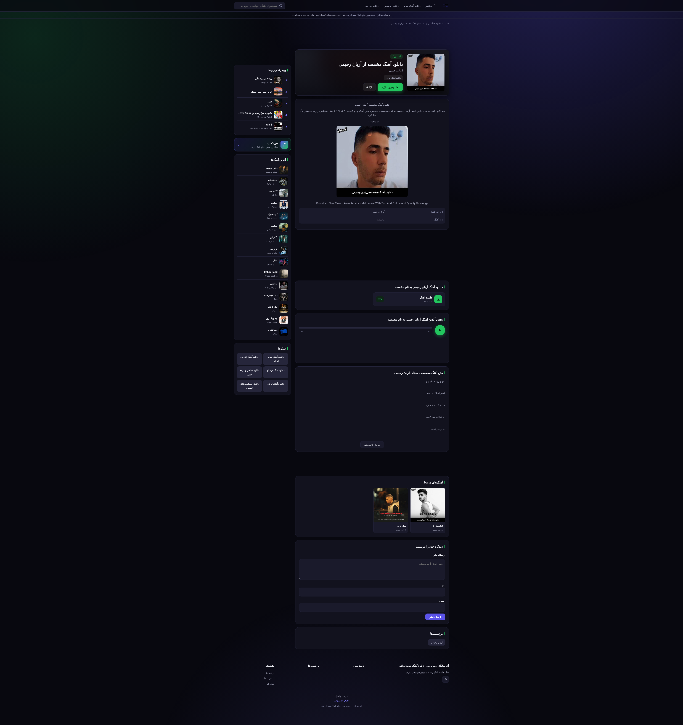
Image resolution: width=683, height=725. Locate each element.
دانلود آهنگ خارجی (249, 356)
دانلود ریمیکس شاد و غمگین (249, 385)
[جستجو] (281, 5)
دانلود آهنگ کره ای (276, 370)
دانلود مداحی (371, 5)
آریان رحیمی (437, 642)
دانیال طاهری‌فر (341, 700)
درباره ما (270, 673)
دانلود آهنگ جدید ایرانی (276, 358)
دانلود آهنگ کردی (433, 23)
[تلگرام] (445, 679)
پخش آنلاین (388, 87)
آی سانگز (430, 5)
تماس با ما (269, 678)
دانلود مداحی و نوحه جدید (249, 372)
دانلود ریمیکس (391, 5)
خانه (447, 23)
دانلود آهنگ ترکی (276, 383)
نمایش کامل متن (372, 444)
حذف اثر (270, 683)
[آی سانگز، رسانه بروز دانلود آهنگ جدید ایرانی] (445, 5)
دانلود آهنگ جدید (412, 5)
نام (443, 585)
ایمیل (442, 600)
